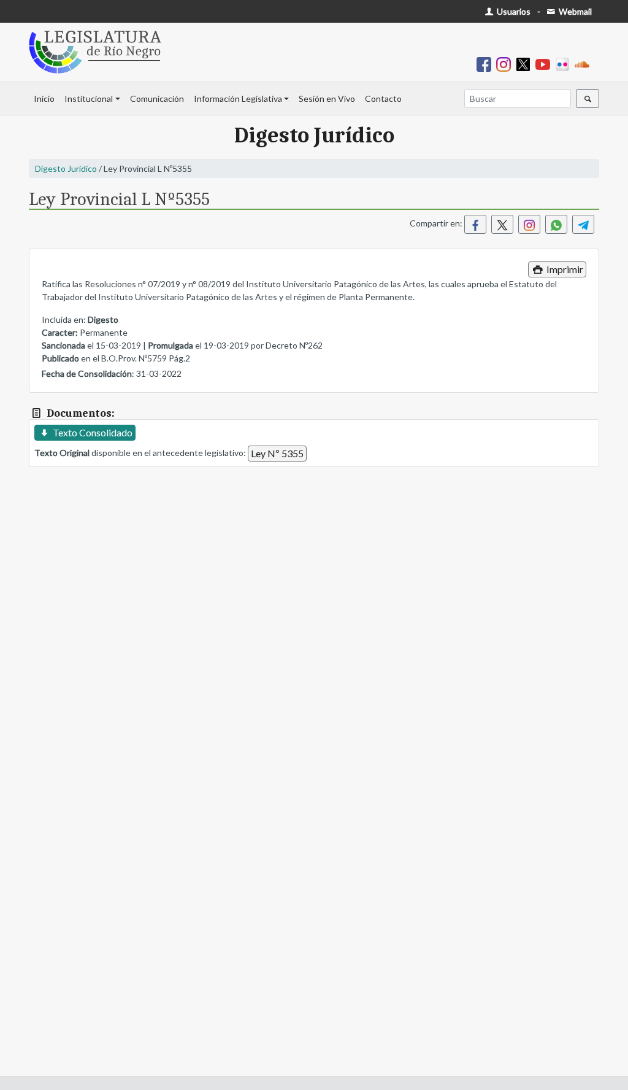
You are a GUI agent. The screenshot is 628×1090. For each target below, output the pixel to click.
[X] (525, 63)
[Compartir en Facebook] (475, 224)
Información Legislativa (238, 98)
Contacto (383, 98)
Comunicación (157, 98)
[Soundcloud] (584, 63)
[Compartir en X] (502, 224)
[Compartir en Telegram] (583, 224)
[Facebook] (486, 63)
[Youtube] (545, 63)
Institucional (88, 98)
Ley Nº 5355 (277, 453)
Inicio (44, 98)
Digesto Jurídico (66, 168)
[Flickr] (565, 63)
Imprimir (564, 269)
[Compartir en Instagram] (529, 224)
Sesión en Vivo (327, 98)
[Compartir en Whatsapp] (556, 224)
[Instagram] (506, 63)
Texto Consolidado (91, 432)
